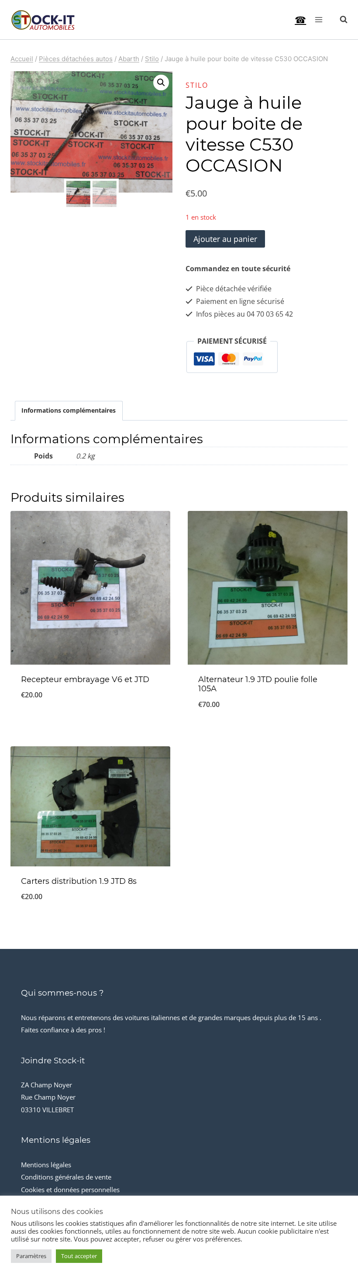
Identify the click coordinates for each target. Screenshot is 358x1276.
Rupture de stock (90, 723)
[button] (161, 82)
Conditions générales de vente (66, 1177)
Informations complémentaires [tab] (68, 410)
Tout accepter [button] (79, 1256)
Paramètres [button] (31, 1256)
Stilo (197, 85)
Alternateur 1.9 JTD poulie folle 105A (257, 684)
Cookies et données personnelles (70, 1189)
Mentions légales (46, 1164)
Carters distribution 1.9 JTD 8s (79, 881)
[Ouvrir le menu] (318, 19)
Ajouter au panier (225, 239)
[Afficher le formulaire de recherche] (339, 20)
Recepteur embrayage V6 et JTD (85, 679)
